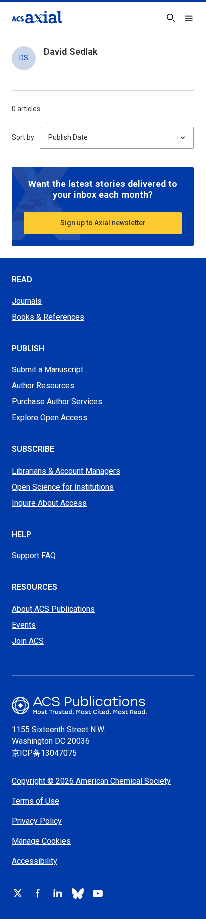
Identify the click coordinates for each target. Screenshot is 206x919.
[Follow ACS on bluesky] (78, 893)
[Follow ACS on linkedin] (58, 893)
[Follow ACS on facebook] (38, 893)
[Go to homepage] (37, 17)
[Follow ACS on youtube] (98, 893)
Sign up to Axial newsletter (103, 223)
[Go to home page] (103, 705)
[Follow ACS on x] (18, 893)
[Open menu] (189, 18)
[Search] (171, 18)
